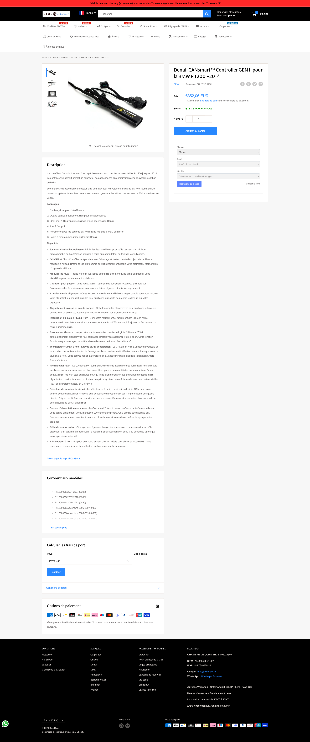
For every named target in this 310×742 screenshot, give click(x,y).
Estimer (56, 571)
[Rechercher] (207, 13)
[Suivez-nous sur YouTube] (127, 725)
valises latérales (147, 689)
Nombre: (179, 118)
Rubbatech (96, 674)
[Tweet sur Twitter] (254, 84)
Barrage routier (98, 679)
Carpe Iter (95, 654)
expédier (46, 664)
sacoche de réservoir (150, 674)
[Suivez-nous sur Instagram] (121, 725)
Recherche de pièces (189, 184)
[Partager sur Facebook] (242, 84)
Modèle (180, 171)
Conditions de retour (56, 587)
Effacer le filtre (253, 184)
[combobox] (150, 13)
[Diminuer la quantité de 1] (189, 119)
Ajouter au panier (195, 130)
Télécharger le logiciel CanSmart (64, 458)
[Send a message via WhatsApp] (5, 723)
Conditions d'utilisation (53, 669)
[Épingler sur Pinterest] (248, 84)
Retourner (47, 654)
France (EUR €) (51, 720)
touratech (95, 684)
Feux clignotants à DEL (151, 659)
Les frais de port (208, 100)
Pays (49, 553)
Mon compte (224, 15)
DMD (93, 669)
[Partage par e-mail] (260, 84)
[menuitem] (55, 26)
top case (143, 679)
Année (180, 159)
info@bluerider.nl (207, 671)
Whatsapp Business (211, 676)
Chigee (94, 659)
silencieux (144, 684)
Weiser (94, 689)
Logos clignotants (148, 664)
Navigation (144, 669)
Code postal (140, 553)
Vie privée (47, 659)
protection (144, 654)
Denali (177, 84)
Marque (180, 147)
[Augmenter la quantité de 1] (208, 119)
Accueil (45, 57)
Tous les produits (60, 57)
